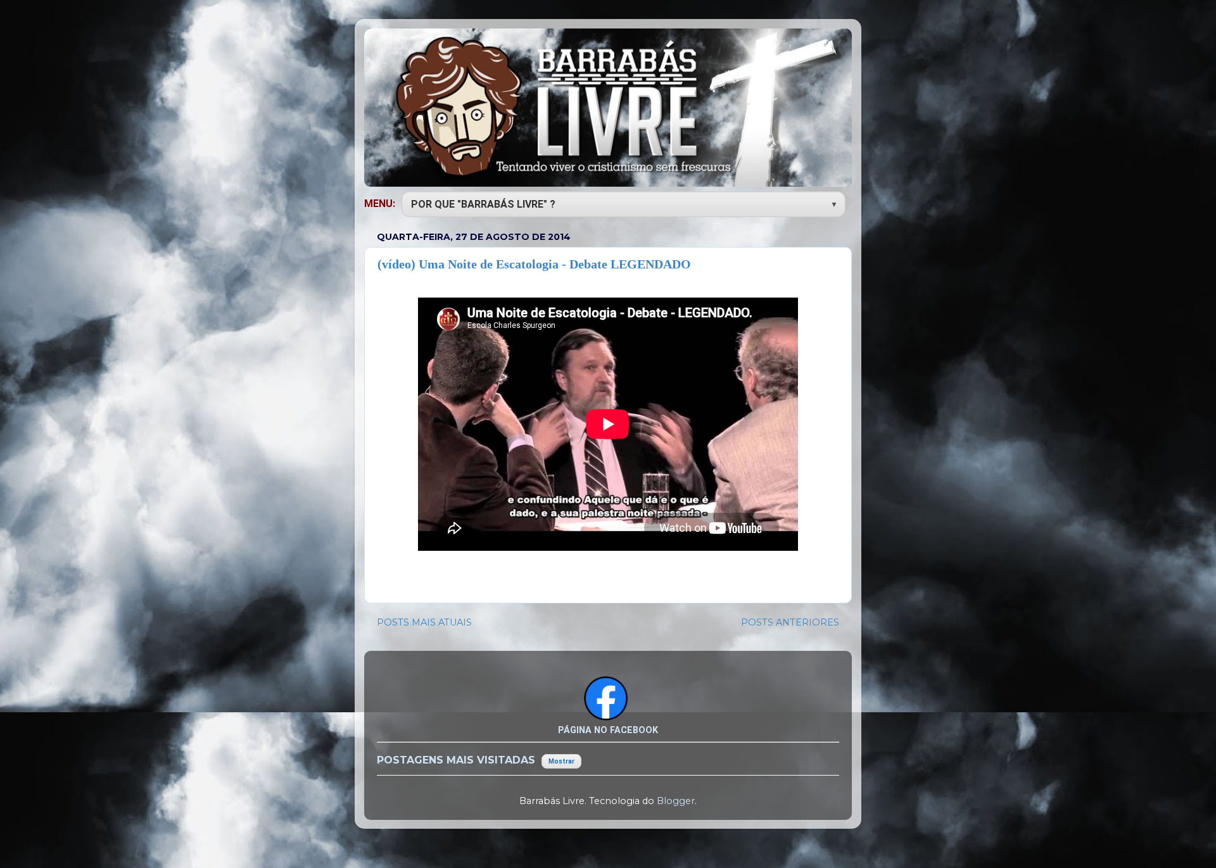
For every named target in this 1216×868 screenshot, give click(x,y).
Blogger (676, 801)
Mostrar (561, 761)
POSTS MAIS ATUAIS (424, 622)
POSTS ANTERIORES (790, 622)
